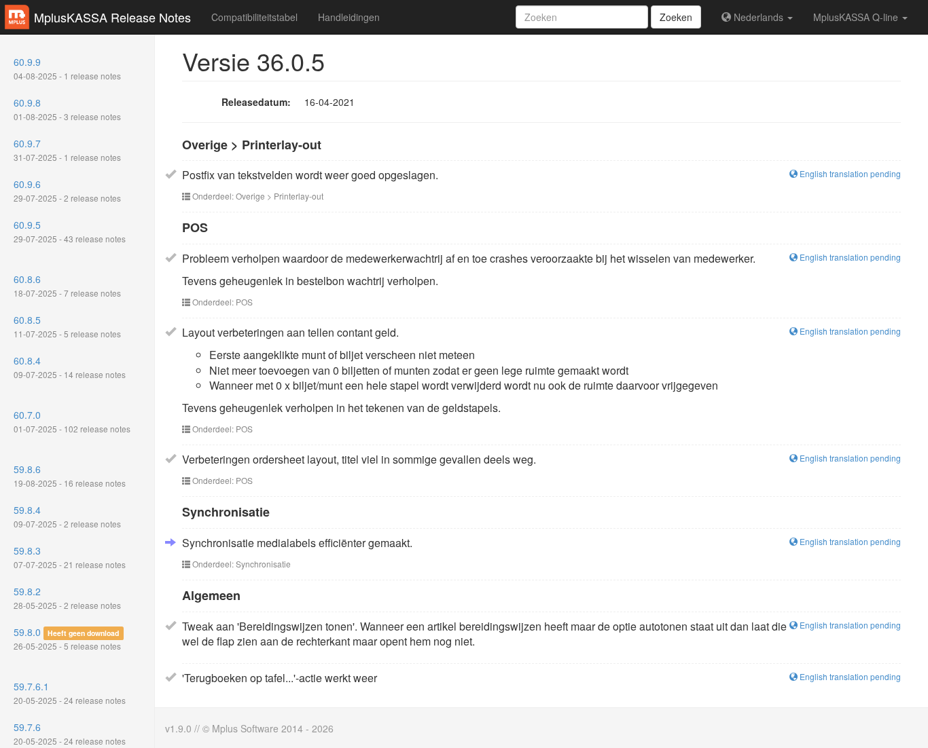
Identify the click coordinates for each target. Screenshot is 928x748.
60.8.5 (67, 326)
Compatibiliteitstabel (254, 17)
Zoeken (676, 17)
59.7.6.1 (70, 692)
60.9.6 (67, 190)
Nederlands (758, 17)
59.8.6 (70, 475)
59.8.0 (67, 638)
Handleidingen (349, 17)
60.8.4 (70, 367)
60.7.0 (72, 421)
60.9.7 (67, 149)
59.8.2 (67, 597)
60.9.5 (70, 231)
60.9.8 (67, 109)
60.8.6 (67, 285)
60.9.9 (67, 68)
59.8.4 (67, 516)
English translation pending (849, 173)
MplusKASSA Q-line (857, 17)
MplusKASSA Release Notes (112, 17)
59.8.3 (70, 557)
